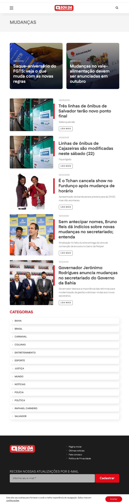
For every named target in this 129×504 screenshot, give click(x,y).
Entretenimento (25, 352)
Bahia (18, 320)
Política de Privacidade (80, 458)
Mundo (19, 376)
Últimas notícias (76, 450)
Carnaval (21, 336)
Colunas (20, 344)
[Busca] (117, 8)
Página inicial (75, 446)
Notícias (20, 384)
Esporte (20, 360)
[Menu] (11, 8)
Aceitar (113, 499)
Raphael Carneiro (26, 408)
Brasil (18, 329)
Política (20, 400)
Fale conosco (75, 454)
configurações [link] (12, 500)
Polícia (19, 392)
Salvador (20, 416)
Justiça (19, 368)
